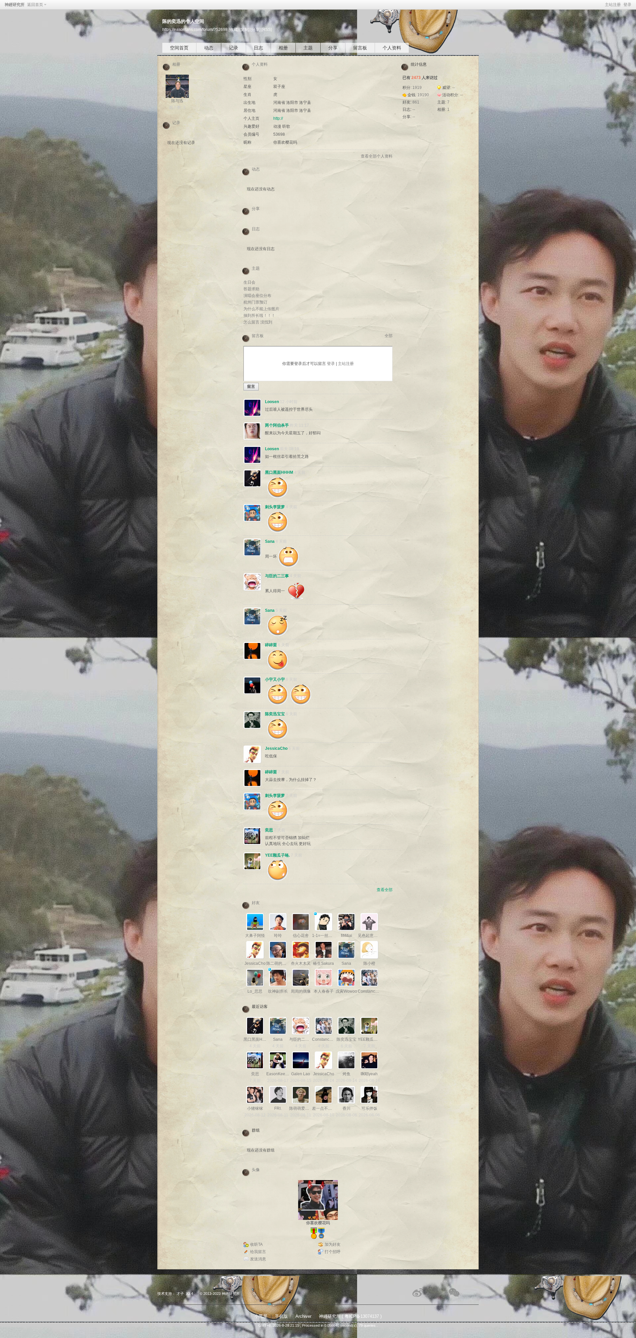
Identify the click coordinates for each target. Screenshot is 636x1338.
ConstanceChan (372, 991)
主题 (308, 47)
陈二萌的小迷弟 (280, 963)
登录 (627, 4)
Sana (270, 541)
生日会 (249, 282)
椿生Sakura (323, 963)
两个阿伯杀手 (277, 425)
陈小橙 (369, 963)
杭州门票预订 (255, 302)
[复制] (244, 29)
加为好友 (333, 1244)
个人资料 (392, 47)
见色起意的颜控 (372, 935)
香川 (346, 1108)
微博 (418, 1293)
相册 (283, 47)
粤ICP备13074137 (361, 1316)
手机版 (281, 1316)
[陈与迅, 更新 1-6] (177, 86)
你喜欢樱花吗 (318, 1223)
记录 (233, 47)
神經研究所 (15, 4)
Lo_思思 (254, 991)
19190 (423, 95)
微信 (454, 1293)
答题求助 (251, 289)
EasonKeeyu (278, 1074)
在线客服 (436, 1293)
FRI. (278, 1108)
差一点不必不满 (326, 1108)
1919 (417, 87)
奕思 (269, 830)
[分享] (255, 29)
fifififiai (346, 935)
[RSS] (266, 29)
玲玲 (278, 935)
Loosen (272, 401)
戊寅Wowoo (346, 991)
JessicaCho (276, 748)
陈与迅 (177, 101)
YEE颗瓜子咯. (277, 855)
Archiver (303, 1316)
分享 (333, 47)
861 (415, 102)
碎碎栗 (271, 645)
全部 (389, 335)
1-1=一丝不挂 (324, 935)
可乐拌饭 (369, 1108)
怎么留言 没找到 (257, 322)
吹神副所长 (278, 991)
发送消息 (258, 1259)
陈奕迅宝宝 (275, 714)
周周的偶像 (301, 991)
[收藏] (233, 29)
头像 (256, 1169)
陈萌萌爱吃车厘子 (305, 1108)
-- (453, 87)
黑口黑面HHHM (279, 472)
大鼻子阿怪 (255, 935)
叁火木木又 (301, 963)
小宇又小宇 (275, 679)
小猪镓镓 (255, 1108)
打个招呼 (333, 1251)
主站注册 (613, 4)
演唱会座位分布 (257, 295)
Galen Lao (300, 1074)
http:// (278, 118)
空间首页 (179, 47)
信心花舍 (301, 935)
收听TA (256, 1244)
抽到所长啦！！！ (259, 315)
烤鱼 (346, 1074)
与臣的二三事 (277, 576)
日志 (258, 47)
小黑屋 (260, 1316)
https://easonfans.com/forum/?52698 (195, 29)
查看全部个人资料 (377, 156)
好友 (256, 902)
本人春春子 (324, 991)
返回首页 (35, 4)
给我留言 (258, 1251)
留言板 (360, 47)
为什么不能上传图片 (261, 309)
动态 (208, 47)
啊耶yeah (369, 1074)
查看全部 (385, 889)
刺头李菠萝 (275, 507)
